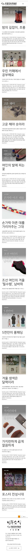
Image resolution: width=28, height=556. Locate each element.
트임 (3, 298)
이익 (10, 41)
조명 (14, 41)
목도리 (19, 295)
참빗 (12, 459)
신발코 (18, 181)
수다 (17, 87)
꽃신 (20, 180)
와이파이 (3, 89)
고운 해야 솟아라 (13, 124)
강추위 (20, 343)
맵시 (13, 458)
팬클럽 (10, 346)
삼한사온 (13, 345)
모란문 (3, 181)
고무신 (17, 180)
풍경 (19, 140)
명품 (24, 180)
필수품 (12, 298)
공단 (17, 293)
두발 (8, 458)
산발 (3, 459)
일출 (23, 138)
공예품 (3, 239)
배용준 (10, 394)
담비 (3, 295)
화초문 (19, 183)
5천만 (16, 343)
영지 (9, 240)
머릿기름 (16, 458)
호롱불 (7, 43)
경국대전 (16, 135)
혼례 (12, 43)
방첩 (3, 507)
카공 (17, 89)
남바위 (23, 293)
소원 (14, 138)
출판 (25, 507)
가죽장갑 (18, 237)
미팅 (11, 87)
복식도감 (3, 180)
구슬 (21, 293)
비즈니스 (14, 87)
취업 (12, 89)
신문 (3, 240)
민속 (3, 40)
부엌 (15, 40)
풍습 (21, 140)
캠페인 (3, 508)
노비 (23, 38)
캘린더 (8, 396)
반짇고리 (13, 239)
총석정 (16, 140)
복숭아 (16, 239)
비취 (9, 296)
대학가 (23, 86)
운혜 (24, 181)
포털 (13, 346)
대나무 (23, 456)
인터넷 (16, 507)
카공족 (19, 89)
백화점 (7, 181)
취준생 (14, 89)
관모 (19, 293)
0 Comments (19, 43)
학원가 (8, 90)
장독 (12, 41)
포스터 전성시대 (13, 494)
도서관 (6, 87)
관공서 (21, 393)
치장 (14, 459)
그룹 (24, 393)
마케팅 (21, 137)
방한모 (23, 295)
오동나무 (5, 41)
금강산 (3, 137)
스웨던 (17, 345)
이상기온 (3, 346)
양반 (23, 40)
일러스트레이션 (21, 507)
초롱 (3, 43)
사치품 (11, 296)
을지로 (22, 394)
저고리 (3, 183)
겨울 (15, 293)
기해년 (6, 137)
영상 (9, 507)
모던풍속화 (4, 86)
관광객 (20, 135)
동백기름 (5, 458)
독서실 (9, 87)
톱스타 (7, 346)
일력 (6, 396)
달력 (5, 394)
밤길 (10, 40)
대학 (20, 86)
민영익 (8, 40)
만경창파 (3, 138)
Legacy (23, 37)
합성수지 (19, 459)
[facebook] (10, 529)
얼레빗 (7, 459)
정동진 (6, 140)
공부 (16, 86)
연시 (14, 394)
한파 (15, 346)
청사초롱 (23, 41)
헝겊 (17, 240)
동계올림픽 (6, 295)
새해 (10, 138)
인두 (13, 240)
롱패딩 (10, 345)
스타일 (15, 181)
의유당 (16, 138)
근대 (21, 38)
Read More (4, 44)
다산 (8, 239)
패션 (10, 183)
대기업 (7, 394)
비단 (17, 40)
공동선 (16, 38)
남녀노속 (3, 345)
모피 (16, 295)
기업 (3, 394)
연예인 (20, 345)
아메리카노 (23, 87)
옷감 (11, 240)
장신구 (10, 459)
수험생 (19, 87)
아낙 (5, 240)
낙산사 (9, 137)
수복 (23, 239)
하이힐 (13, 183)
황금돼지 (6, 141)
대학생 (3, 87)
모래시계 (7, 138)
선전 (7, 507)
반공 (25, 505)
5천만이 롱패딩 (12, 332)
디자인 (18, 505)
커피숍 (3, 90)
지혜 (15, 240)
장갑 (23, 296)
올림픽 (13, 507)
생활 (19, 239)
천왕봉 (14, 140)
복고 (5, 507)
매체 (21, 505)
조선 (17, 41)
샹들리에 (20, 40)
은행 (19, 394)
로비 (25, 38)
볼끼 (5, 296)
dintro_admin (6, 37)
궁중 (19, 38)
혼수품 (16, 183)
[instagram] (15, 529)
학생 (6, 90)
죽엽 (6, 183)
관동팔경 (23, 135)
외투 (22, 345)
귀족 (17, 456)
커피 (24, 89)
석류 (21, 239)
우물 (8, 41)
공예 (24, 237)
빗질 (24, 458)
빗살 (22, 458)
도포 (13, 137)
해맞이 (3, 141)
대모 (3, 458)
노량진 (18, 86)
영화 (11, 507)
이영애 (3, 396)
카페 (22, 89)
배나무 (13, 40)
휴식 (10, 90)
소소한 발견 (4, 38)
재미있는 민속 (9, 38)
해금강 (23, 140)
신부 (20, 181)
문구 (23, 505)
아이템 (16, 296)
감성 (15, 180)
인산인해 (20, 138)
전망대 (3, 140)
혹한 (17, 346)
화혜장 (21, 183)
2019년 (16, 393)
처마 (21, 41)
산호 (14, 296)
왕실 (22, 181)
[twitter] (13, 529)
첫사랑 (8, 183)
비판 (12, 181)
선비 (12, 138)
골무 (21, 237)
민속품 (5, 40)
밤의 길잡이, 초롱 (13, 27)
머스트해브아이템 (12, 295)
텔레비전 (14, 396)
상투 (5, 459)
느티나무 (20, 456)
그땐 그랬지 (4, 135)
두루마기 (7, 345)
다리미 (6, 239)
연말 (12, 394)
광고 (16, 505)
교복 (24, 343)
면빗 (19, 458)
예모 (19, 296)
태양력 (11, 396)
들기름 (11, 458)
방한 (21, 295)
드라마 (19, 137)
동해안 (16, 137)
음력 (24, 394)
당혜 (22, 180)
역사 (3, 41)
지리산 (11, 140)
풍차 (7, 298)
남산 (11, 137)
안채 (7, 240)
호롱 (5, 43)
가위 (16, 237)
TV (18, 343)
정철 (8, 140)
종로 (19, 41)
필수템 (9, 298)
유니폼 (21, 296)
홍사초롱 (14, 43)
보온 (3, 296)
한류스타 (3, 397)
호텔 (10, 43)
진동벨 (10, 89)
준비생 (7, 89)
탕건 (17, 459)
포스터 (20, 396)
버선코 (10, 181)
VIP (19, 393)
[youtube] (18, 529)
